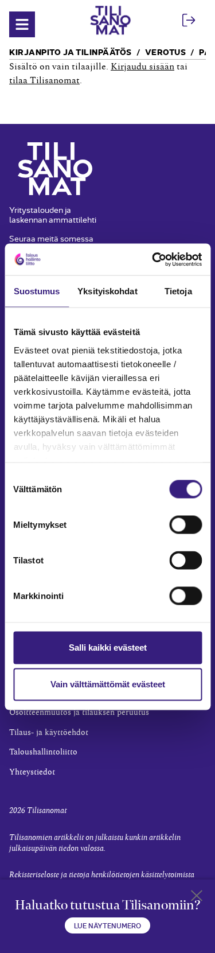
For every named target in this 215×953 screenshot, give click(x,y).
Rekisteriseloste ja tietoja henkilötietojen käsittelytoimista (101, 875)
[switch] (185, 525)
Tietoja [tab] (178, 291)
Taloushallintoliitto (43, 752)
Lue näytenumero (107, 925)
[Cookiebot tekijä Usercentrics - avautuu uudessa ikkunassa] (153, 259)
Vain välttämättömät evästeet (107, 684)
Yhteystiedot (32, 772)
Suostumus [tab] (37, 291)
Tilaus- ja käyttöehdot (48, 733)
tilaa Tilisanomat (44, 80)
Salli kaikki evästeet (108, 647)
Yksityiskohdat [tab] (107, 291)
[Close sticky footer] (196, 898)
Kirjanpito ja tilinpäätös (70, 51)
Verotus (165, 51)
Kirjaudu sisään (142, 66)
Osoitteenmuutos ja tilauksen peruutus (79, 713)
